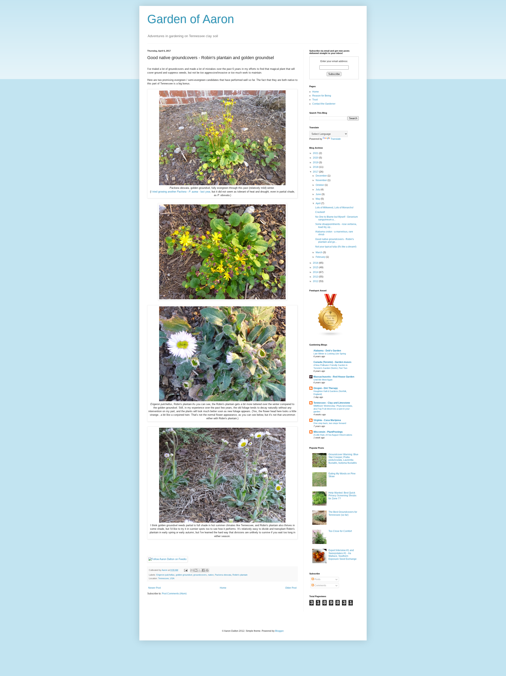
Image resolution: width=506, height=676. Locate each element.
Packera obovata (223, 575)
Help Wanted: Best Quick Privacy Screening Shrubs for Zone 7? (342, 495)
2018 (316, 167)
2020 (316, 157)
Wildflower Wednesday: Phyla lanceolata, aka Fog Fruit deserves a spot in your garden (333, 409)
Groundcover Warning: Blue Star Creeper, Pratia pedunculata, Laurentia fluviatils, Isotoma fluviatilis (343, 458)
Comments (320, 585)
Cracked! (320, 212)
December (322, 175)
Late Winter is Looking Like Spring (329, 353)
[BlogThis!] (196, 570)
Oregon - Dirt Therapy (325, 388)
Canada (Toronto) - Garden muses (332, 362)
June (319, 194)
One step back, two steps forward (329, 423)
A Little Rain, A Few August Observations (332, 435)
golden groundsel (184, 575)
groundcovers (200, 575)
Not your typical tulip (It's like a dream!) (335, 246)
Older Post (290, 587)
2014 (316, 272)
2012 (316, 281)
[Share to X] (200, 570)
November (322, 180)
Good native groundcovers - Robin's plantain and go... (334, 240)
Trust (315, 99)
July (318, 189)
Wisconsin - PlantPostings (328, 432)
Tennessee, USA (166, 578)
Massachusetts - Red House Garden (333, 376)
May (318, 198)
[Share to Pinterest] (207, 570)
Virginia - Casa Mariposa (327, 420)
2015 (316, 267)
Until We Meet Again (322, 380)
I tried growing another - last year (180, 191)
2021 (316, 153)
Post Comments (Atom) (174, 593)
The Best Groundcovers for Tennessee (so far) (343, 513)
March (319, 252)
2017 (316, 171)
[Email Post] (185, 570)
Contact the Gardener (323, 103)
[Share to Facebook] (203, 570)
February (321, 257)
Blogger (279, 631)
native (211, 575)
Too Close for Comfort (340, 531)
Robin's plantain (239, 575)
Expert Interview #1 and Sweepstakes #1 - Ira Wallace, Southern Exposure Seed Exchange (343, 554)
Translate (336, 139)
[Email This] (192, 570)
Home (223, 587)
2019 (316, 162)
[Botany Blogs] (330, 335)
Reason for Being (321, 95)
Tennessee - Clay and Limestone (331, 402)
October (320, 185)
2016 (316, 263)
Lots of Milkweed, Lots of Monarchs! (334, 207)
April (318, 203)
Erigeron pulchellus (165, 575)
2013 (316, 276)
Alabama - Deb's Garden (327, 350)
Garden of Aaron (190, 19)
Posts (317, 579)
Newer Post (154, 587)
